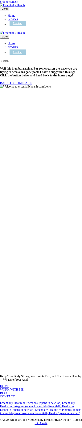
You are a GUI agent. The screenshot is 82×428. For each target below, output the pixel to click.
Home (11, 15)
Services (13, 19)
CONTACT (7, 396)
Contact (17, 23)
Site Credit (41, 423)
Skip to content (9, 1)
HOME (4, 386)
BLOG (4, 393)
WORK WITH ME (12, 389)
